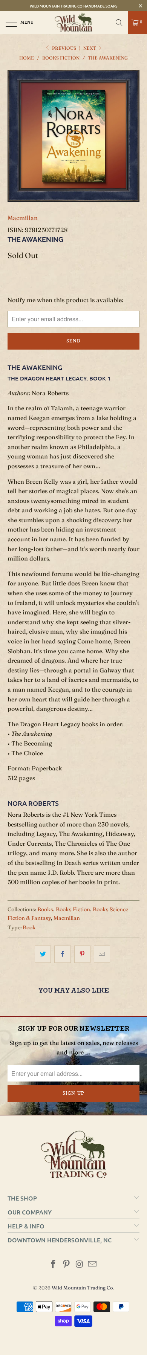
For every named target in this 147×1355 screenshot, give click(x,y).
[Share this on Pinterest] (82, 954)
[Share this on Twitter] (43, 954)
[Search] (119, 22)
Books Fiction (73, 909)
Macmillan (23, 218)
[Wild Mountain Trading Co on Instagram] (80, 1265)
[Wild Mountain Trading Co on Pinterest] (66, 1265)
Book (29, 927)
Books (45, 909)
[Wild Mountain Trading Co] (73, 22)
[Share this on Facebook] (62, 954)
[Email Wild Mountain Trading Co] (92, 1265)
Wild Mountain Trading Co (82, 1288)
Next (90, 48)
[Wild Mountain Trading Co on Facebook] (53, 1265)
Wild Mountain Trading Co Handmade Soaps (73, 6)
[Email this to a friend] (102, 954)
